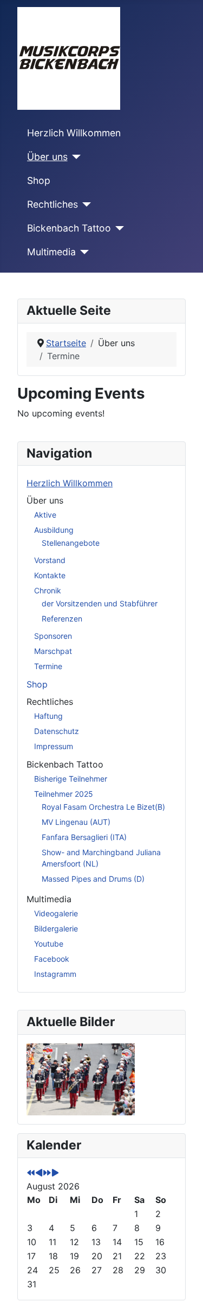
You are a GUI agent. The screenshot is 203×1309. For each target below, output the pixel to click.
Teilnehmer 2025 (63, 793)
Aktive (45, 514)
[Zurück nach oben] (184, 1289)
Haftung (48, 715)
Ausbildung (54, 529)
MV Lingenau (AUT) (76, 822)
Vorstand (50, 560)
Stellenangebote (71, 542)
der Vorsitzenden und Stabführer (100, 603)
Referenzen (62, 618)
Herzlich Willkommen (74, 132)
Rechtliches (52, 204)
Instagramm (55, 974)
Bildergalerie (56, 928)
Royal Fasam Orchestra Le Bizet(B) (103, 806)
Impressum (53, 746)
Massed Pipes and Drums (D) (93, 878)
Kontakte (50, 575)
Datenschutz (56, 731)
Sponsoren (53, 635)
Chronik (47, 590)
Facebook (51, 958)
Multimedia (51, 251)
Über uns (47, 156)
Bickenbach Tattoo (69, 228)
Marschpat (53, 651)
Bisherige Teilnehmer (70, 778)
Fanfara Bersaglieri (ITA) (84, 837)
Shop (38, 180)
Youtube (48, 943)
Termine (48, 666)
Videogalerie (56, 913)
